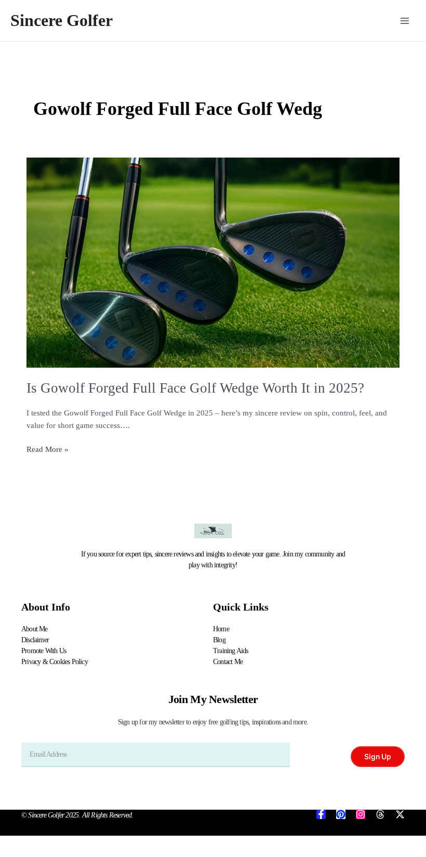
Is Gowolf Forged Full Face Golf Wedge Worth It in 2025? (195, 388)
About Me (34, 629)
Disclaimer (35, 640)
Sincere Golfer (61, 20)
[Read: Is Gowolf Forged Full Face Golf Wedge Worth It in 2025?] (213, 263)
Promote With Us (43, 651)
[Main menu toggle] (405, 21)
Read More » (47, 448)
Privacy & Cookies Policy (54, 662)
